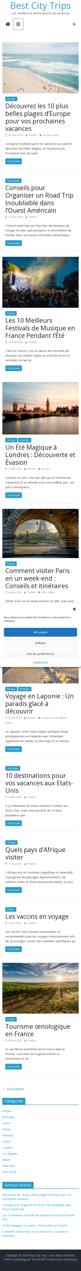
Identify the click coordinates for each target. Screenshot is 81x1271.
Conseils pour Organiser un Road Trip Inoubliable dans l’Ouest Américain (39, 198)
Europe (11, 99)
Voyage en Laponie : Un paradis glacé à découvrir (39, 703)
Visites (51, 592)
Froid (54, 717)
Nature (62, 717)
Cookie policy (40, 662)
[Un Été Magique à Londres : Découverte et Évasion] (40, 384)
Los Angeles (10, 1153)
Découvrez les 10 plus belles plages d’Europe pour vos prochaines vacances (37, 117)
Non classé (13, 180)
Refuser (40, 643)
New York (8, 1166)
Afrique (11, 842)
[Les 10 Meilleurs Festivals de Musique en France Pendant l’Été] (40, 259)
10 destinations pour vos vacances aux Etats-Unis (39, 783)
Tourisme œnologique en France (37, 1030)
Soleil (55, 135)
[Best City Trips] (7, 24)
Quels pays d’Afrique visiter (35, 853)
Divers (10, 909)
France (11, 313)
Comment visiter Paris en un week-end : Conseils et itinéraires (37, 578)
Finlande (24, 689)
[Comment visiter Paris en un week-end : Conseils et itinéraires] (40, 511)
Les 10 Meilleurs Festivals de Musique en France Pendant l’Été (40, 328)
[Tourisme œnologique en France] (40, 965)
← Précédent (13, 1089)
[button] (74, 609)
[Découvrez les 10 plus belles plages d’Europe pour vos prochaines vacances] (40, 45)
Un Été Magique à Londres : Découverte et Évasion (40, 455)
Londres (24, 440)
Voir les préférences (40, 654)
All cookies (41, 632)
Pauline (33, 135)
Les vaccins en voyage (37, 916)
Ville (43, 592)
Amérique (12, 768)
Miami (6, 1160)
